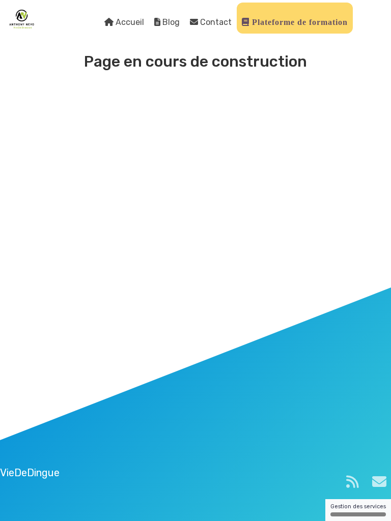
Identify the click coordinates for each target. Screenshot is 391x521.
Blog (170, 22)
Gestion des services (358, 506)
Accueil (129, 22)
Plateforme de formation (298, 22)
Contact (215, 22)
